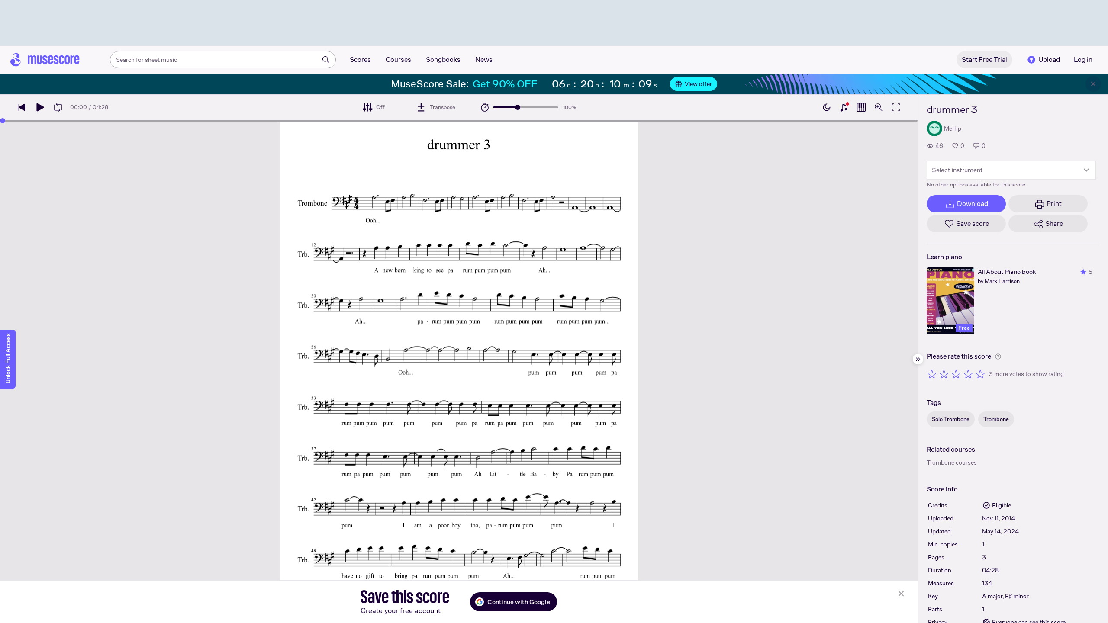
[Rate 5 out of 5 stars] (980, 374)
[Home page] (45, 60)
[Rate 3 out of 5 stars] (956, 374)
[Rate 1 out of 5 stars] (932, 374)
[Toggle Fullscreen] (896, 107)
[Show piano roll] (861, 107)
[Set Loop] (58, 107)
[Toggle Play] (39, 107)
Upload (1049, 59)
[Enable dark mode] (826, 107)
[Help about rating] (998, 356)
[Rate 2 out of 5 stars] (944, 374)
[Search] (325, 59)
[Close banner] (1093, 84)
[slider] (517, 107)
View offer (698, 83)
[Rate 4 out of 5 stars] (968, 374)
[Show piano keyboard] (844, 107)
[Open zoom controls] (878, 107)
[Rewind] (21, 107)
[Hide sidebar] (918, 359)
